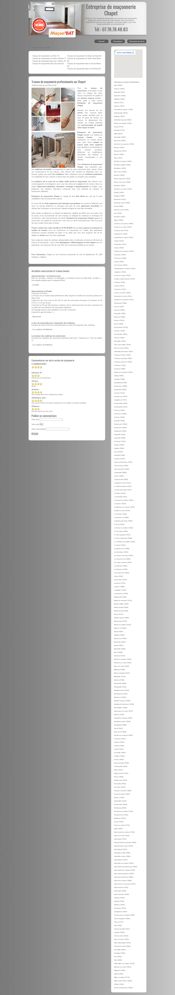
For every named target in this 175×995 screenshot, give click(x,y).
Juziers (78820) (119, 476)
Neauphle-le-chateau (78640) (123, 718)
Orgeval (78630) (119, 745)
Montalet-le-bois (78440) (121, 690)
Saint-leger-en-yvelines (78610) (124, 863)
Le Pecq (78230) (119, 524)
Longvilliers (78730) (120, 590)
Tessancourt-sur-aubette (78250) (124, 915)
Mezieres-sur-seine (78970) (122, 662)
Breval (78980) (118, 206)
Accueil (101, 41)
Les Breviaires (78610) (121, 552)
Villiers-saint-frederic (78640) (123, 981)
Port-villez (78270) (119, 787)
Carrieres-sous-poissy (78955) (123, 223)
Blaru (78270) (118, 158)
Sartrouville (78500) (120, 891)
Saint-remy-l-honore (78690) (123, 880)
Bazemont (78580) (120, 140)
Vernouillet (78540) (120, 949)
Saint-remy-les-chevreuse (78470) (125, 884)
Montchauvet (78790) (120, 694)
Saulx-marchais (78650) (121, 894)
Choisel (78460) (119, 261)
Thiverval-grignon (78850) (122, 918)
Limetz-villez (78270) (120, 579)
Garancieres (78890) (120, 386)
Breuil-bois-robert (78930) (122, 203)
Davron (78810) (119, 306)
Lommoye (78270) (119, 583)
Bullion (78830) (118, 220)
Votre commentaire (38, 429)
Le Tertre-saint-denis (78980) (123, 538)
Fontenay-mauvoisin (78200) (123, 358)
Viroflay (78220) (119, 984)
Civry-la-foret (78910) (120, 265)
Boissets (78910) (119, 175)
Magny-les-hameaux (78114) (123, 600)
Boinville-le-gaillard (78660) (122, 165)
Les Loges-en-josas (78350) (123, 562)
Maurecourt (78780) (120, 638)
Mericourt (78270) (119, 656)
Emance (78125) (119, 320)
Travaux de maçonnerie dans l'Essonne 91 (48, 64)
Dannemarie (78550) (120, 303)
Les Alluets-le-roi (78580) (122, 548)
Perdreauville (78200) (120, 766)
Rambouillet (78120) (120, 801)
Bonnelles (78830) (119, 185)
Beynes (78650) (119, 154)
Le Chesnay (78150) (120, 514)
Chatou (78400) (119, 248)
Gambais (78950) (119, 379)
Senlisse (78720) (119, 898)
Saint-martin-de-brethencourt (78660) (125, 866)
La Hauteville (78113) (120, 497)
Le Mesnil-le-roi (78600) (121, 517)
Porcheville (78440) (120, 783)
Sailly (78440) (118, 828)
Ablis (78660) (118, 85)
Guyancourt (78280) (120, 427)
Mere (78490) (118, 652)
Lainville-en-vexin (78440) (122, 510)
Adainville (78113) (119, 92)
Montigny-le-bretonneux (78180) (124, 704)
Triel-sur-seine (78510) (121, 936)
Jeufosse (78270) (119, 458)
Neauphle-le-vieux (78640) (122, 721)
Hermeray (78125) (120, 441)
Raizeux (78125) (119, 797)
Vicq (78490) (118, 960)
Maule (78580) (118, 631)
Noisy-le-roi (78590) (120, 732)
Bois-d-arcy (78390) (120, 171)
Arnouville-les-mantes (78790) (123, 109)
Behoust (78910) (119, 147)
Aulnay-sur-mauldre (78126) (123, 123)
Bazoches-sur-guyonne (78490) (124, 144)
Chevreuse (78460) (120, 258)
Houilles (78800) (119, 448)
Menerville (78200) (120, 649)
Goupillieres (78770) (120, 400)
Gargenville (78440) (120, 389)
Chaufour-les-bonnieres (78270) (124, 251)
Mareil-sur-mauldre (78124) (122, 624)
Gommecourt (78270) (120, 396)
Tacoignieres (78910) (120, 911)
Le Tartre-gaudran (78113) (122, 535)
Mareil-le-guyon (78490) (121, 618)
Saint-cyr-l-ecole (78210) (122, 835)
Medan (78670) (118, 645)
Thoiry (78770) (118, 922)
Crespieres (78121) (120, 289)
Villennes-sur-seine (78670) (122, 967)
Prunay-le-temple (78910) (122, 794)
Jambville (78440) (119, 455)
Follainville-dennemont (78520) (123, 351)
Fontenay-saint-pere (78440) (123, 362)
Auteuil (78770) (118, 127)
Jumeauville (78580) (120, 472)
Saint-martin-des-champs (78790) (124, 870)
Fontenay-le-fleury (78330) (122, 355)
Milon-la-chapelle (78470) (122, 673)
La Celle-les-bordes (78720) (122, 486)
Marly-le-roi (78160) (120, 628)
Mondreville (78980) (120, 683)
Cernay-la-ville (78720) (121, 230)
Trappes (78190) (119, 932)
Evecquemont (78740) (121, 327)
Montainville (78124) (120, 687)
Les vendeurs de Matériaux (42, 329)
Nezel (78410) (118, 728)
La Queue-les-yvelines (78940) (123, 500)
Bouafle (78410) (119, 192)
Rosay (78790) (118, 822)
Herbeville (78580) (119, 438)
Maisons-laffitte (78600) (121, 604)
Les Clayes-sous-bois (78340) (123, 555)
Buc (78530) (118, 213)
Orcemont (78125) (120, 739)
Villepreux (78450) (119, 970)
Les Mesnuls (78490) (120, 566)
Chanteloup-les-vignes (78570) (123, 237)
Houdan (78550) (119, 445)
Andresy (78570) (119, 106)
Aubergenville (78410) (121, 113)
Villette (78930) (118, 974)
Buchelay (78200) (119, 216)
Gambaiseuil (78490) (120, 382)
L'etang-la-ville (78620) (121, 479)
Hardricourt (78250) (120, 431)
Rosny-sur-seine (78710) (122, 825)
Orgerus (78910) (119, 742)
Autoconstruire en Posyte (42, 291)
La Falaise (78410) (120, 493)
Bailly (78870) (118, 133)
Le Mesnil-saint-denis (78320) (123, 521)
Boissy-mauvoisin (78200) (122, 178)
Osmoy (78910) (119, 759)
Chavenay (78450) (120, 254)
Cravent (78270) (119, 286)
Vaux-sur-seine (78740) (121, 939)
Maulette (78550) (119, 635)
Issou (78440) (118, 452)
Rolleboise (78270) (120, 818)
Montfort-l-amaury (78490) (122, 700)
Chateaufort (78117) (120, 244)
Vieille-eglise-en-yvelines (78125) (124, 963)
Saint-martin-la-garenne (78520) (124, 873)
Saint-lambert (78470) (120, 860)
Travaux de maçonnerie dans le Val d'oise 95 (83, 69)
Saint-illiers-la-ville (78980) (122, 853)
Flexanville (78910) (120, 341)
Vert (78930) (118, 956)
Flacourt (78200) (119, 337)
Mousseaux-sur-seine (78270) (123, 711)
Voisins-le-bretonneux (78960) (123, 987)
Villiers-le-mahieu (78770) (122, 977)
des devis (80, 196)
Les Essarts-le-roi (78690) (122, 559)
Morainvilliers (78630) (120, 707)
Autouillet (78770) (119, 130)
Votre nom (35, 419)
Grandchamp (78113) (120, 407)
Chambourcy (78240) (120, 234)
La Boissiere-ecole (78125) (122, 483)
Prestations (117, 41)
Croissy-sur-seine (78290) (122, 293)
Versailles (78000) (119, 953)
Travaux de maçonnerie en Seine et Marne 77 (49, 58)
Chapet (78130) (119, 241)
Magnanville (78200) (120, 597)
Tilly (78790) (118, 925)
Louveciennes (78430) (121, 593)
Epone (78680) (118, 324)
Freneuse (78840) (119, 369)
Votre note (35, 424)
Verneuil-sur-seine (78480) (122, 946)
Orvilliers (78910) (119, 756)
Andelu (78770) (118, 102)
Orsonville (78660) (120, 752)
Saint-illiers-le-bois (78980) (122, 856)
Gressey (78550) (119, 410)
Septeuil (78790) (119, 901)
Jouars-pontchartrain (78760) (123, 462)
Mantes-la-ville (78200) (121, 611)
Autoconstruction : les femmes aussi (46, 276)
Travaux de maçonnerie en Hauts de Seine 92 (84, 56)
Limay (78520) (118, 576)
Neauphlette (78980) (120, 725)
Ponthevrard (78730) (120, 780)
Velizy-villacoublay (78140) (122, 943)
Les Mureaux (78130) (120, 569)
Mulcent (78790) (119, 714)
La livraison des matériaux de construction (48, 336)
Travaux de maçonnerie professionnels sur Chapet (59, 81)
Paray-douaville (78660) (121, 763)
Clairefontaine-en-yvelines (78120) (124, 268)
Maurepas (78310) (120, 642)
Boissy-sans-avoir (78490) (122, 182)
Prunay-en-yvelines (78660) (122, 790)
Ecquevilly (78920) (120, 313)
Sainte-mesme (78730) (121, 887)
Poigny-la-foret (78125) (121, 773)
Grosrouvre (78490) (120, 414)
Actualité (35, 285)
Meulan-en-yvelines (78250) (122, 659)
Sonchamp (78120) (120, 908)
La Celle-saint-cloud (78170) (123, 490)
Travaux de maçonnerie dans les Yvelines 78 (49, 61)
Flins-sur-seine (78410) (121, 348)
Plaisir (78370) (118, 770)
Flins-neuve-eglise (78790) (122, 344)
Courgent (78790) (119, 282)
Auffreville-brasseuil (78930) (122, 120)
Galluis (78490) (118, 375)
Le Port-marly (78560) (121, 531)
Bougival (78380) (119, 196)
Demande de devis (137, 41)
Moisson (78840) (119, 680)
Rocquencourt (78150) (121, 815)
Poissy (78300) (118, 777)
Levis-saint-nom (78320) (121, 573)
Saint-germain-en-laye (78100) (123, 846)
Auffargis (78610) (119, 116)
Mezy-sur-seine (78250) (121, 666)
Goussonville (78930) (120, 403)
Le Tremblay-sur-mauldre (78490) (124, 541)
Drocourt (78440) (119, 310)
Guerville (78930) (119, 420)
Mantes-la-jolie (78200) (121, 607)
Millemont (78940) (119, 669)
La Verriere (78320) (120, 503)
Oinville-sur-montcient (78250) (123, 735)
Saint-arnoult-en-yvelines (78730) (124, 832)
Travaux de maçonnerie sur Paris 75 (45, 56)
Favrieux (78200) (119, 331)
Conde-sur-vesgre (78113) (122, 275)
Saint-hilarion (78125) (120, 849)
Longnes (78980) (119, 586)
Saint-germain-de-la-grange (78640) (125, 842)
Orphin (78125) (118, 749)
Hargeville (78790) (119, 434)
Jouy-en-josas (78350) (121, 465)
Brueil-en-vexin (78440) (121, 210)
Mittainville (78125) (120, 676)
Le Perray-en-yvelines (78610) (123, 528)
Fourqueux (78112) (120, 365)
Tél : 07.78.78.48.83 (111, 29)
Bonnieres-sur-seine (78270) (123, 189)
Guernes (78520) (119, 417)
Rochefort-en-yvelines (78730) (123, 811)
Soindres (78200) (119, 904)
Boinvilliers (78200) (120, 168)
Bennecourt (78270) (120, 151)
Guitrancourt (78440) (120, 424)
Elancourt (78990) (119, 317)
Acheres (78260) (119, 89)
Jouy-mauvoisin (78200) (121, 469)
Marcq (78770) (118, 614)
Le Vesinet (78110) (120, 545)
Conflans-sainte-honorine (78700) (124, 279)
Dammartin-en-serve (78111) (123, 296)
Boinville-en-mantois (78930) (123, 161)
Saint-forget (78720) (120, 839)
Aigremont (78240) (120, 95)
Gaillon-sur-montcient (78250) (123, 372)
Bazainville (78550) (120, 137)
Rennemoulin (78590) (120, 804)
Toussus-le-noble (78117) (122, 929)
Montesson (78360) (120, 697)
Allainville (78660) (119, 99)
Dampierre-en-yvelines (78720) (123, 299)
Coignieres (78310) (120, 272)
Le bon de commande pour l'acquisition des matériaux (53, 323)
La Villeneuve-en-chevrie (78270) (124, 507)
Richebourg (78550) (120, 808)
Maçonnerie (36, 317)
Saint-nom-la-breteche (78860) (123, 877)
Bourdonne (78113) (120, 199)
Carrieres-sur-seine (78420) (123, 227)
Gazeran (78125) (119, 393)
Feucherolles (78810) (120, 334)
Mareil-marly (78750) (120, 621)
